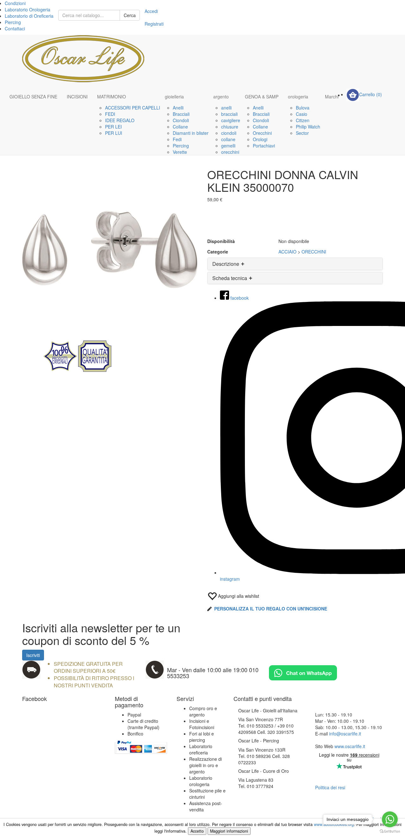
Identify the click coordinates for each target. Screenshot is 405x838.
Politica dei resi (330, 787)
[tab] (295, 264)
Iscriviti (33, 655)
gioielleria (174, 96)
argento (221, 96)
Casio (301, 114)
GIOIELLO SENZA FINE (33, 96)
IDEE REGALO (119, 120)
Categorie (217, 251)
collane (228, 139)
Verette (180, 152)
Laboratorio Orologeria (27, 9)
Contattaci (15, 28)
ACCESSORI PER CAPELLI (132, 107)
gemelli (228, 145)
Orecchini (262, 133)
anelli (226, 107)
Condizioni (15, 3)
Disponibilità (221, 241)
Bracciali (181, 114)
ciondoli (228, 133)
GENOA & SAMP (261, 96)
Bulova (302, 107)
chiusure (229, 126)
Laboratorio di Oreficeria (29, 16)
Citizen (302, 120)
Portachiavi (264, 145)
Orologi (260, 139)
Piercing (13, 22)
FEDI (110, 114)
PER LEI (113, 126)
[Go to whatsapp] (390, 819)
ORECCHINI (314, 251)
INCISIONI (77, 96)
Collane (180, 126)
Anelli (178, 107)
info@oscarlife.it (345, 733)
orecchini (230, 152)
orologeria (298, 96)
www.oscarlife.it (349, 746)
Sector (302, 133)
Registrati (154, 24)
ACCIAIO (287, 251)
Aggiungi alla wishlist (238, 596)
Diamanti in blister (191, 133)
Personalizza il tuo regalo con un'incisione (270, 608)
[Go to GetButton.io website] (390, 831)
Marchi (332, 96)
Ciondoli (181, 120)
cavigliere (230, 120)
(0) (370, 94)
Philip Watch (308, 126)
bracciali (229, 114)
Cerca (130, 15)
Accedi (151, 11)
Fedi (177, 139)
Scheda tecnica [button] (230, 278)
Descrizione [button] (226, 263)
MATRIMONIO (111, 96)
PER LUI (113, 133)
